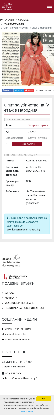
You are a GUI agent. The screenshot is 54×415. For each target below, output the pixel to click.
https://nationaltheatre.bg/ (20, 378)
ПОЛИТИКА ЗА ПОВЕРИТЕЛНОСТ (24, 308)
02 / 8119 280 (13, 373)
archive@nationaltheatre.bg (23, 229)
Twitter (20, 90)
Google (30, 90)
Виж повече (28, 144)
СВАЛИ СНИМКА (44, 90)
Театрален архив (38, 125)
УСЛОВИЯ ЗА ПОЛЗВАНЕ (19, 303)
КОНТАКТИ (11, 297)
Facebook (8, 90)
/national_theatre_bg (15, 334)
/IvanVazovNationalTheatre (18, 329)
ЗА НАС (9, 292)
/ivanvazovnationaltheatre (17, 339)
